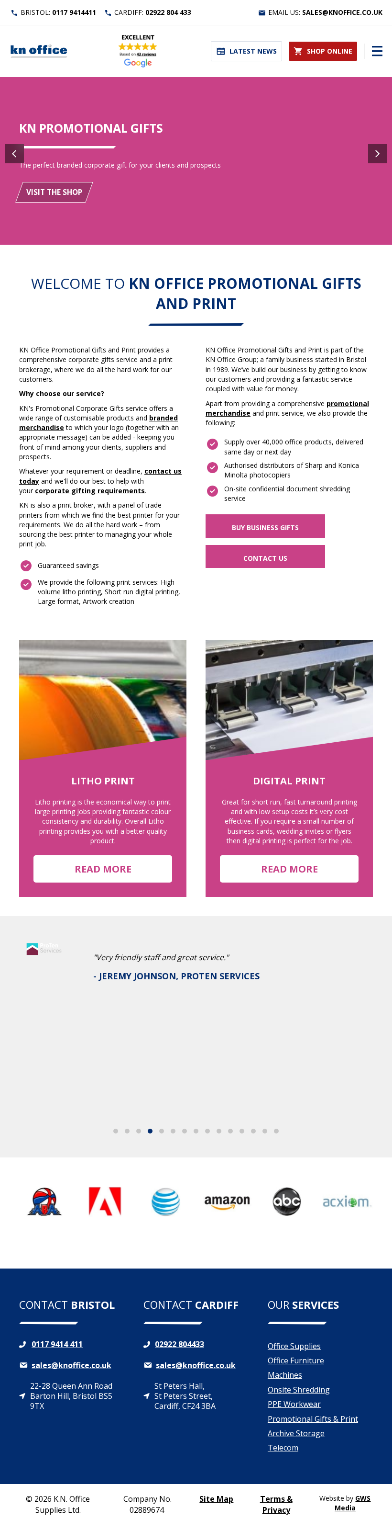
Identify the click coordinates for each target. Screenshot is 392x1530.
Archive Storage (296, 1433)
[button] (265, 525)
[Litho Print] (102, 768)
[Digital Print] (289, 768)
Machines (285, 1375)
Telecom (283, 1447)
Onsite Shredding (299, 1389)
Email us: (325, 12)
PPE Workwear (294, 1404)
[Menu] (373, 51)
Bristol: (58, 12)
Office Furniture (296, 1360)
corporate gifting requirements (90, 490)
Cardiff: (152, 12)
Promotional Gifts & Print (313, 1419)
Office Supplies (294, 1346)
